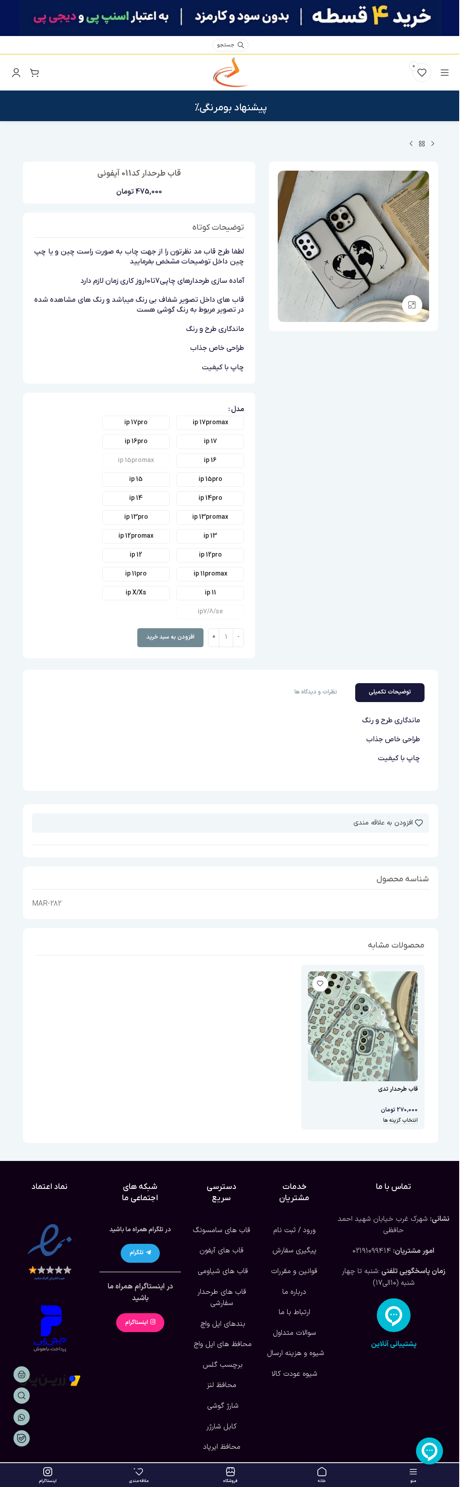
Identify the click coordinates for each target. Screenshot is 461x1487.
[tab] (390, 692)
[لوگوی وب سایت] (230, 72)
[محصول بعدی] (411, 144)
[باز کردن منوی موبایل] (445, 72)
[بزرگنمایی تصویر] (412, 305)
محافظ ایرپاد (221, 1447)
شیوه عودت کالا (294, 1374)
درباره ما (294, 1292)
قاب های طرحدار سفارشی (221, 1298)
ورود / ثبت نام (294, 1230)
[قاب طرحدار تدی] (363, 1026)
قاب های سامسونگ (221, 1230)
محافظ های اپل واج (221, 1344)
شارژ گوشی (222, 1406)
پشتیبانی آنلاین (393, 1344)
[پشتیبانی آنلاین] (394, 1315)
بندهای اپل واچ (221, 1324)
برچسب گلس (221, 1365)
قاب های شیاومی (221, 1271)
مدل (237, 409)
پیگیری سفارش (294, 1250)
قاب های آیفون (221, 1250)
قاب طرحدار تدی (398, 1089)
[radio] (210, 423)
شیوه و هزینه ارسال (294, 1353)
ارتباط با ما (294, 1312)
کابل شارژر (221, 1426)
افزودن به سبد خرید (170, 637)
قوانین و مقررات (294, 1271)
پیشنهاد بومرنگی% (230, 107)
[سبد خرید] (34, 72)
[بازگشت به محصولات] (421, 144)
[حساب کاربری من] (16, 72)
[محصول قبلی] (432, 144)
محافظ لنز (221, 1385)
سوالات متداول (294, 1333)
